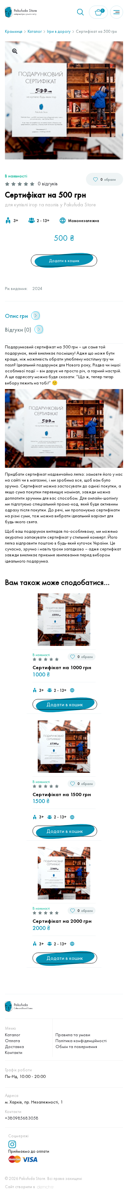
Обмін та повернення (76, 1046)
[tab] (62, 315)
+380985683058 (21, 1118)
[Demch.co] (45, 1187)
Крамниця (13, 31)
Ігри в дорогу (59, 31)
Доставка (14, 1046)
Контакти (13, 1052)
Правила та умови (72, 1035)
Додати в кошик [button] (65, 704)
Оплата (12, 1040)
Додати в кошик (64, 260)
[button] (15, 51)
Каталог (35, 31)
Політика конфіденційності (81, 1040)
